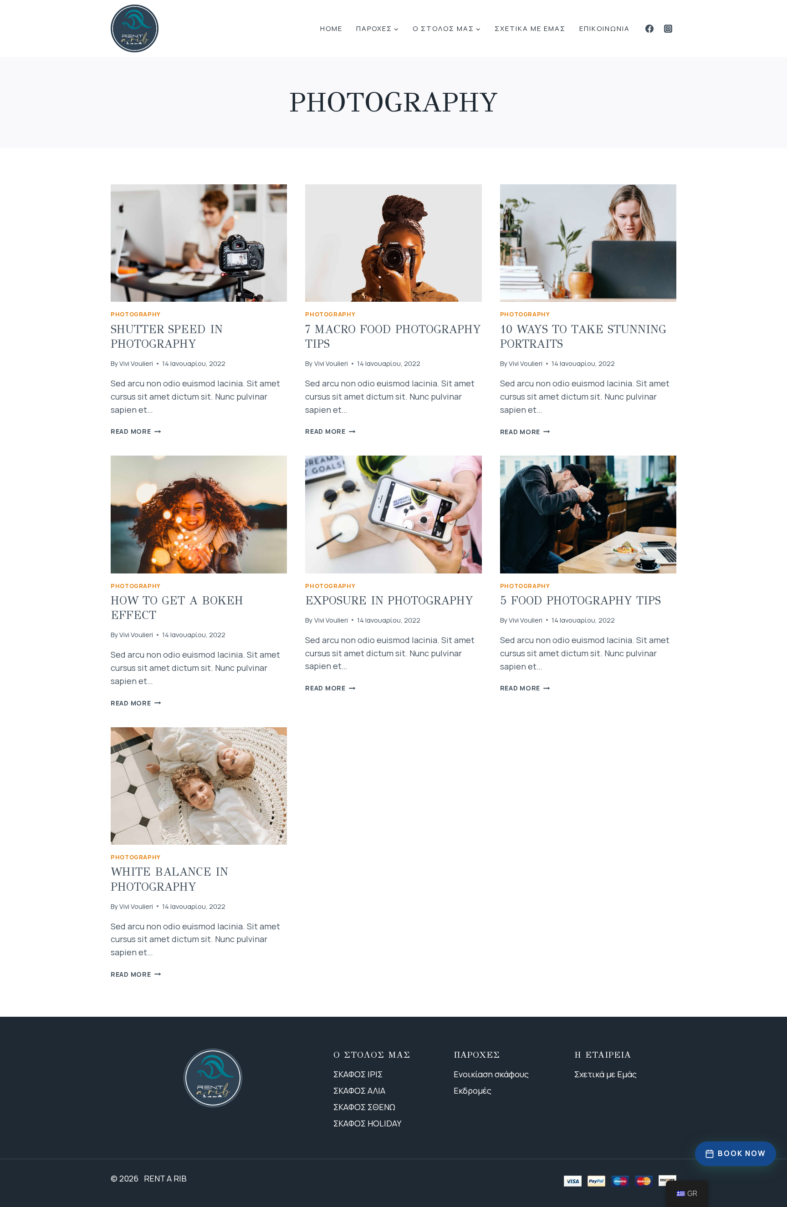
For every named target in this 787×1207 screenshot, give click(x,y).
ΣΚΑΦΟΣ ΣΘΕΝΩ (364, 1106)
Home (331, 28)
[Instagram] (668, 28)
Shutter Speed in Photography (167, 336)
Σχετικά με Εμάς (605, 1074)
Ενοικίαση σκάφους (491, 1074)
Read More (136, 431)
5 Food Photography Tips (580, 600)
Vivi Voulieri (136, 363)
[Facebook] (649, 28)
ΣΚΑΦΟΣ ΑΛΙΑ (359, 1090)
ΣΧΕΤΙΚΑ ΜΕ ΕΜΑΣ (530, 28)
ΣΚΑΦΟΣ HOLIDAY (367, 1123)
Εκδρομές (472, 1090)
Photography (136, 314)
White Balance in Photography (169, 879)
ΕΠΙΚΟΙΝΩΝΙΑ (604, 28)
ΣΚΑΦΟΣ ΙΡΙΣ (358, 1074)
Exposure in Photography (389, 600)
